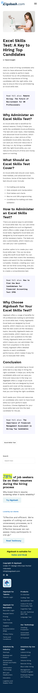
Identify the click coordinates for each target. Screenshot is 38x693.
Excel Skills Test (10, 442)
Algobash (6, 381)
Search (5, 456)
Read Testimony (13, 541)
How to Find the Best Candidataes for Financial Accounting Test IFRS (18, 286)
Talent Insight (10, 60)
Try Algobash (12, 500)
